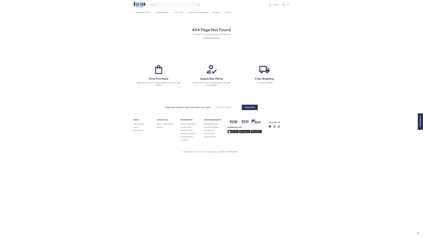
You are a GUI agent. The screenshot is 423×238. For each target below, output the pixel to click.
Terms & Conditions (188, 124)
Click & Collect (210, 134)
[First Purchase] (159, 69)
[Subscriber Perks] (211, 69)
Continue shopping (211, 38)
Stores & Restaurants (142, 12)
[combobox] (175, 4)
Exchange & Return (188, 134)
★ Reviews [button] (420, 121)
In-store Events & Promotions (197, 12)
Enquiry (160, 127)
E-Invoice (184, 140)
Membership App (211, 124)
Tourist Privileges (211, 127)
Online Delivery (186, 137)
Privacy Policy (186, 127)
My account (138, 130)
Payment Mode (186, 130)
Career (136, 127)
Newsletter (217, 12)
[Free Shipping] (264, 69)
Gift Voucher (209, 130)
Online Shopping (163, 12)
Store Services (210, 137)
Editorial (228, 12)
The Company (138, 124)
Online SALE (179, 12)
